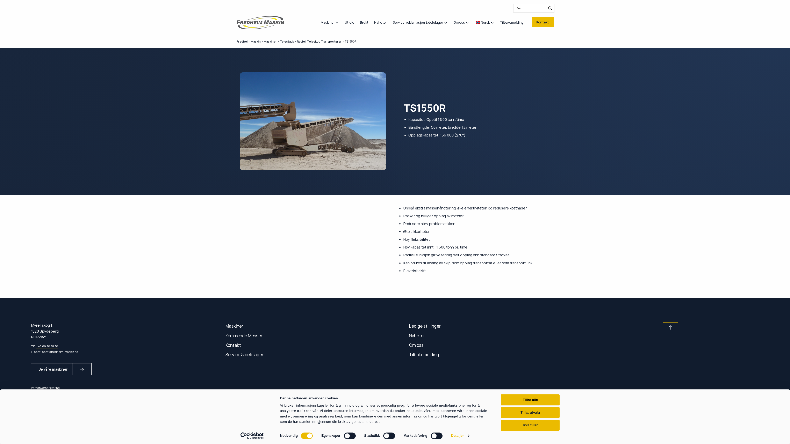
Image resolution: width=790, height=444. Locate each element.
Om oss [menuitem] (459, 22)
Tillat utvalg (530, 412)
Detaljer (457, 436)
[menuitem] (533, 8)
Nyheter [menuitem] (380, 22)
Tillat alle (530, 400)
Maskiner (234, 326)
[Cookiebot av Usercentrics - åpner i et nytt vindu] (252, 435)
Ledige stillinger (425, 326)
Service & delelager (244, 354)
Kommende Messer (243, 336)
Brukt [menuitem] (364, 22)
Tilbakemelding (424, 354)
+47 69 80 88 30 (47, 346)
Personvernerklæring (45, 388)
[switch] (350, 435)
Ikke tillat (530, 425)
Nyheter (417, 336)
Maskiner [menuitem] (328, 22)
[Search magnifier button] (550, 8)
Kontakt (233, 345)
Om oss (416, 345)
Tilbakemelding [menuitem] (512, 22)
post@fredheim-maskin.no (60, 352)
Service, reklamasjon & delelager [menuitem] (418, 22)
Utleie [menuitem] (349, 22)
